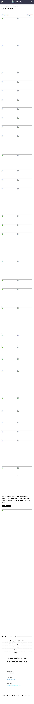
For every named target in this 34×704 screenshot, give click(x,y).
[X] (20, 692)
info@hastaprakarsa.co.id (13, 685)
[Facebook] (13, 692)
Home (3, 6)
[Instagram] (17, 692)
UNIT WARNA (7, 8)
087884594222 (11, 679)
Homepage (9, 6)
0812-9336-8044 (17, 661)
